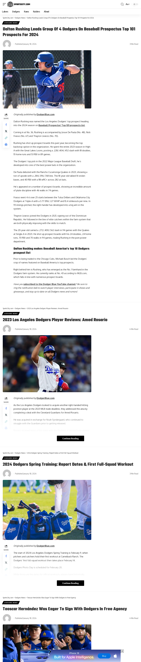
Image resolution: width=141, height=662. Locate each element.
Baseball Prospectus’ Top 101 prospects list (62, 125)
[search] (122, 4)
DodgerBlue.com (46, 114)
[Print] (6, 144)
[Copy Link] (6, 137)
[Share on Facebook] (6, 124)
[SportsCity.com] (18, 4)
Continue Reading (70, 438)
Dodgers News (10, 23)
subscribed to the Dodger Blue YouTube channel (49, 284)
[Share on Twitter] (6, 131)
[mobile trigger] (5, 4)
